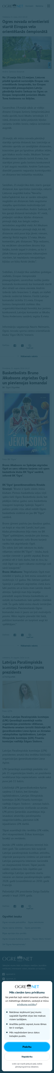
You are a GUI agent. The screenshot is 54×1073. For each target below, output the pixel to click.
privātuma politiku (26, 1004)
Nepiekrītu (27, 1056)
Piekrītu (27, 1047)
